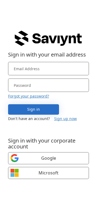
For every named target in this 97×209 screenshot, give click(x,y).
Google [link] (48, 158)
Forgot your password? (28, 96)
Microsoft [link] (48, 173)
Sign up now (65, 118)
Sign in (33, 109)
